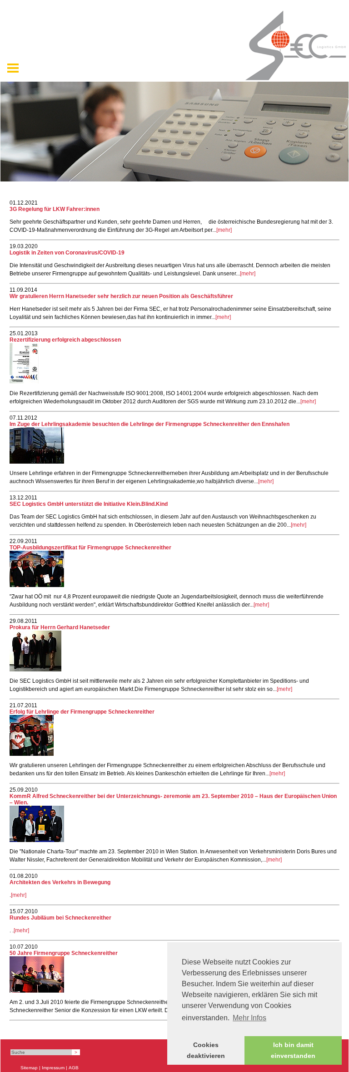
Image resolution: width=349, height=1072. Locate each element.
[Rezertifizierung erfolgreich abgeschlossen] (24, 382)
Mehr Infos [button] (249, 1018)
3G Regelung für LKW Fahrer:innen (55, 209)
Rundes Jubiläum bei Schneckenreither (60, 918)
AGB (74, 1067)
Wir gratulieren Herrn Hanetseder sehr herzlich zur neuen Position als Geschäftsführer (121, 296)
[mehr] (224, 230)
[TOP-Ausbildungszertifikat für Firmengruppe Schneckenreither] (37, 585)
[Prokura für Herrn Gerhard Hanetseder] (35, 669)
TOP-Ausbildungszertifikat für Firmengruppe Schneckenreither (90, 547)
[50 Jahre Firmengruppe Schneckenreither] (37, 991)
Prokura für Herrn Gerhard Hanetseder (60, 627)
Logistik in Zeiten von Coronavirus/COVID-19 (67, 253)
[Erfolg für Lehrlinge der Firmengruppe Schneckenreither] (32, 754)
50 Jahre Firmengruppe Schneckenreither (64, 953)
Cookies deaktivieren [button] (206, 1050)
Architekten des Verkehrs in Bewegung (60, 882)
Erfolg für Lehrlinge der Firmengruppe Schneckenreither (82, 712)
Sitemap (29, 1067)
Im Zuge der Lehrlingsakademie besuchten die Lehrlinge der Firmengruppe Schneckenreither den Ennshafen (149, 424)
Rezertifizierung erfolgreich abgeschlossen (65, 340)
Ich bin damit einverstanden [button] (293, 1050)
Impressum (53, 1067)
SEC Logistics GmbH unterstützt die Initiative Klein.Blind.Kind (89, 504)
